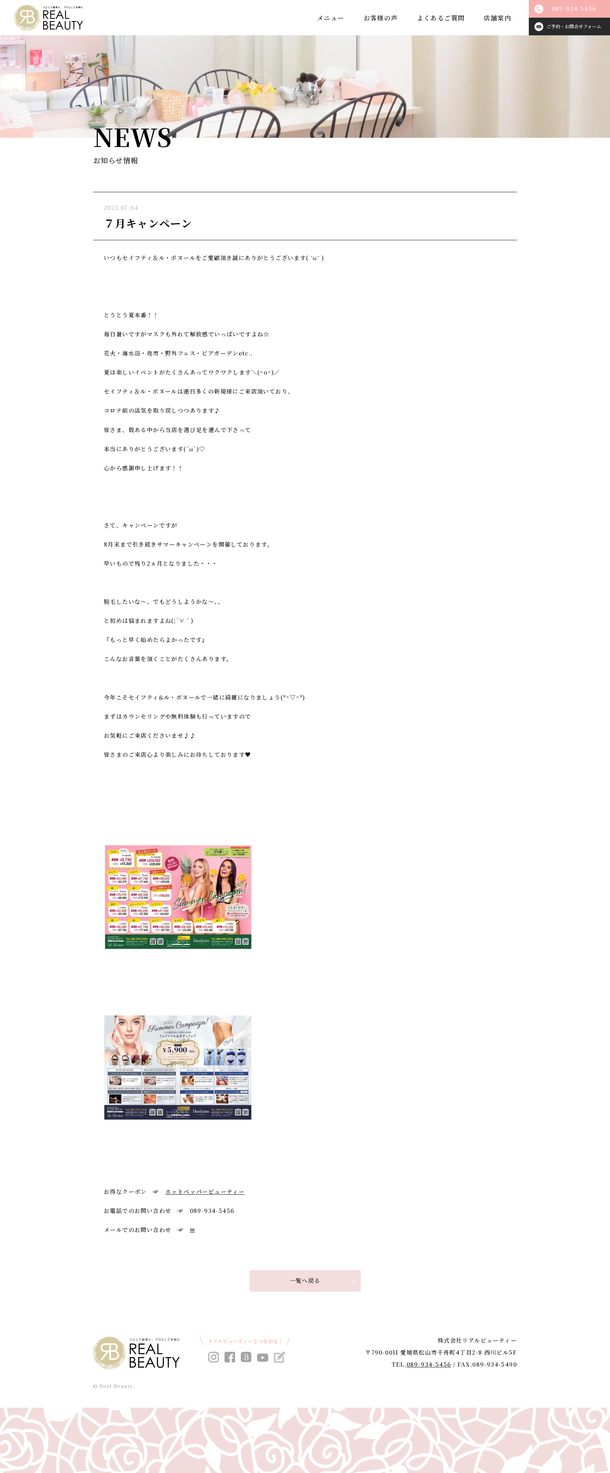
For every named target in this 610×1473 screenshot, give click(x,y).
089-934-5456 (429, 1364)
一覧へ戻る (305, 1281)
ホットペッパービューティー (205, 1192)
